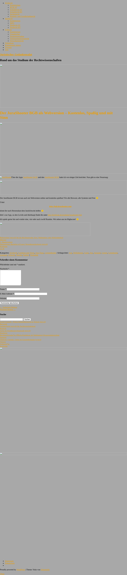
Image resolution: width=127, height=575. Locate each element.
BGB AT (13, 7)
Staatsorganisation (17, 36)
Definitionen (78, 253)
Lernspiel (3, 255)
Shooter (19, 255)
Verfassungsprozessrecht (19, 39)
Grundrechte (15, 34)
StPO (12, 23)
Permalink (34, 255)
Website (3, 298)
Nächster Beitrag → (8, 309)
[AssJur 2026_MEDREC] (63, 349)
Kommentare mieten (13, 45)
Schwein (11, 255)
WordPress (20, 570)
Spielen (26, 255)
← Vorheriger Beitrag (8, 307)
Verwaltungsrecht (17, 41)
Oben (2, 574)
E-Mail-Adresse (7, 294)
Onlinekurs (9, 43)
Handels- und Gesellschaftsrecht (22, 16)
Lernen (104, 253)
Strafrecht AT (15, 25)
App (70, 253)
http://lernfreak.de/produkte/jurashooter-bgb (65, 215)
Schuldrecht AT (16, 10)
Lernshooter (113, 253)
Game (86, 253)
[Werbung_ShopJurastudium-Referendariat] (45, 235)
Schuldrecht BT (16, 12)
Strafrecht (9, 19)
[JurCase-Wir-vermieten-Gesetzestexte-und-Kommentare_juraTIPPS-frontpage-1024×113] (63, 194)
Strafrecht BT (15, 27)
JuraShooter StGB (30, 177)
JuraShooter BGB (52, 177)
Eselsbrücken (15, 5)
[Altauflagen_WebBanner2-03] (63, 454)
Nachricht (4, 269)
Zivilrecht (9, 3)
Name (3, 289)
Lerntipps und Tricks (26, 253)
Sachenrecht (14, 14)
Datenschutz (10, 563)
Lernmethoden (50, 253)
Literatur (8, 47)
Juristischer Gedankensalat (16, 54)
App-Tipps (39, 253)
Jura (91, 253)
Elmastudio (45, 570)
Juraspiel (97, 253)
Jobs (6, 50)
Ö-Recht (8, 30)
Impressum (9, 561)
